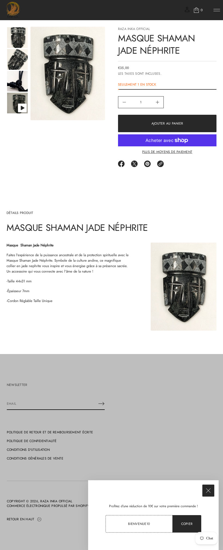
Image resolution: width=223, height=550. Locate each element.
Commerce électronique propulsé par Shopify (48, 506)
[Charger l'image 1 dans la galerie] (17, 37)
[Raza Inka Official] (13, 10)
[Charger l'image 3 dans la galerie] (17, 81)
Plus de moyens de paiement (167, 152)
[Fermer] (208, 491)
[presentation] (67, 73)
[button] (197, 10)
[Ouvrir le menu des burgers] (217, 10)
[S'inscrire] (101, 403)
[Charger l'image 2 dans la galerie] (17, 59)
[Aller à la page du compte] (187, 11)
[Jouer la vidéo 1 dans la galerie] (17, 103)
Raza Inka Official (134, 28)
